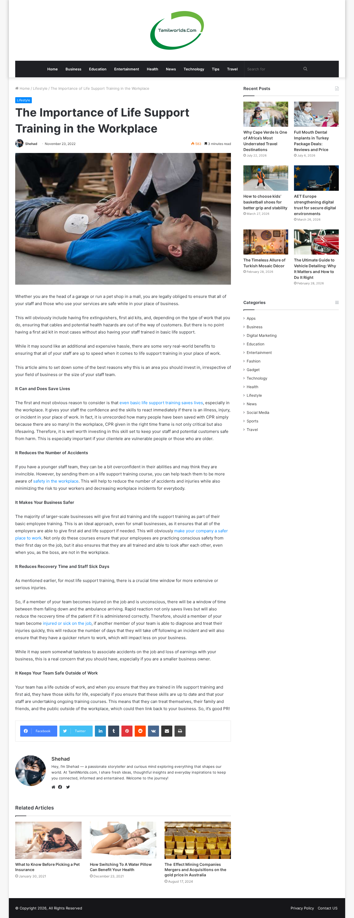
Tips (215, 69)
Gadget (253, 369)
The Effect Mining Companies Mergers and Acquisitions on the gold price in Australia (195, 869)
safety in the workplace (56, 481)
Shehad (31, 144)
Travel (232, 69)
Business (73, 69)
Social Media (258, 412)
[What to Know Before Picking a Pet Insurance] (48, 840)
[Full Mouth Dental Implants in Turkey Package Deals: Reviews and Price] (316, 114)
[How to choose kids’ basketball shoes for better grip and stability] (265, 178)
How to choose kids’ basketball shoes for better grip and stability (265, 202)
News (171, 69)
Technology (194, 69)
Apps (251, 318)
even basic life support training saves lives (161, 402)
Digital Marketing (262, 335)
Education (97, 69)
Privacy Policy (302, 908)
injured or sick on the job (67, 623)
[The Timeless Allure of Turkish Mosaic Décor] (265, 242)
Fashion (254, 361)
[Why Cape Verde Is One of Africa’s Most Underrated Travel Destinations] (265, 114)
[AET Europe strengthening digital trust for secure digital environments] (316, 178)
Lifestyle (40, 88)
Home (52, 69)
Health (152, 69)
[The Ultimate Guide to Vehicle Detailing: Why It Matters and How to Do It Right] (316, 242)
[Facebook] (61, 787)
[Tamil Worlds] (177, 30)
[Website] (54, 787)
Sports (252, 421)
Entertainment (126, 69)
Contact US (327, 908)
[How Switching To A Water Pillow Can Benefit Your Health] (123, 840)
